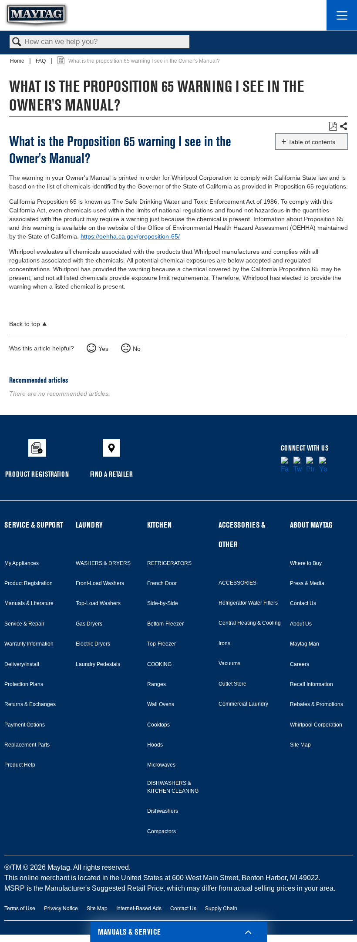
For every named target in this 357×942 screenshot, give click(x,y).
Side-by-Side (162, 603)
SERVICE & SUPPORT (33, 524)
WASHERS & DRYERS (103, 563)
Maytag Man (304, 644)
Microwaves (161, 765)
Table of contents (311, 141)
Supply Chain (221, 908)
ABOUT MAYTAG (311, 524)
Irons (224, 643)
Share (343, 126)
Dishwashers (162, 811)
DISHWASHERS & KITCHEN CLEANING (173, 787)
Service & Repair (24, 624)
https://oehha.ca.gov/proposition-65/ (130, 236)
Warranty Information (29, 644)
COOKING (159, 664)
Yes (103, 348)
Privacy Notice (61, 908)
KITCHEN (159, 524)
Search (17, 42)
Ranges (156, 684)
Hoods (155, 745)
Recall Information (311, 684)
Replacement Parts (27, 745)
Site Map (300, 745)
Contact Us (303, 603)
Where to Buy (306, 563)
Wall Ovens (160, 704)
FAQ (41, 61)
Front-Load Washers (100, 583)
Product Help (19, 765)
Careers (299, 664)
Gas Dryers (89, 624)
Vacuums (229, 663)
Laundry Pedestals (98, 664)
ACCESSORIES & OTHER (242, 534)
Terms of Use (19, 908)
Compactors (161, 831)
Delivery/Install (21, 664)
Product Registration (28, 583)
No (137, 348)
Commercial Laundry (243, 704)
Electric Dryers (93, 644)
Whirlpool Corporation (316, 725)
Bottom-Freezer (165, 624)
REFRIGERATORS (169, 563)
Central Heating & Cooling (250, 623)
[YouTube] (323, 465)
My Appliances (21, 563)
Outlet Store (232, 684)
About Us (301, 624)
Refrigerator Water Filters (248, 603)
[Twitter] (297, 465)
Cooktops (158, 725)
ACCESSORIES (237, 583)
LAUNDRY (89, 524)
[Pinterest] (310, 465)
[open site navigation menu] (342, 15)
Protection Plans (23, 684)
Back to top (24, 324)
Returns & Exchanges (30, 704)
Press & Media (307, 583)
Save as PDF (333, 126)
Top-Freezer (161, 644)
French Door (162, 583)
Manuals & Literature (29, 603)
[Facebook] (285, 465)
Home (18, 61)
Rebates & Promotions (316, 704)
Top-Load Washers (98, 603)
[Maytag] (36, 15)
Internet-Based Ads (139, 908)
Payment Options (24, 725)
